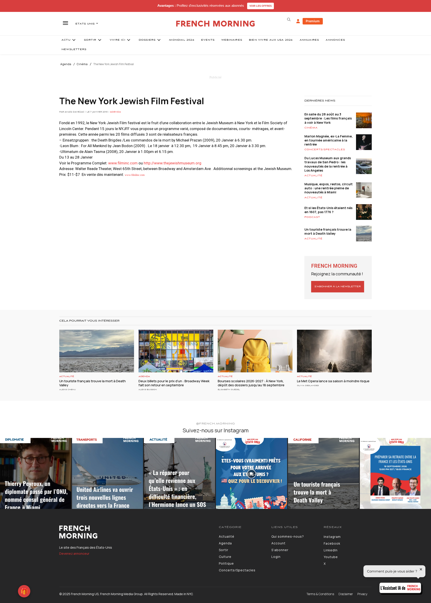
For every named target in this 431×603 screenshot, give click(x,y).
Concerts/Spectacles (324, 149)
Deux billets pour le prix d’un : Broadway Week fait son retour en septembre (174, 383)
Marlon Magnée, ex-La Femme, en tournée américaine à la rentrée (328, 140)
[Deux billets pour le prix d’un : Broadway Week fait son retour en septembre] (176, 351)
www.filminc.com (123, 163)
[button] (288, 19)
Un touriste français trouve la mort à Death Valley (327, 231)
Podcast (312, 217)
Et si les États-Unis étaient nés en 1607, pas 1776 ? (328, 210)
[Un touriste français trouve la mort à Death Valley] (96, 351)
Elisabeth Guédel (229, 390)
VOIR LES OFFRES (260, 5)
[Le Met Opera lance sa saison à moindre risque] (334, 351)
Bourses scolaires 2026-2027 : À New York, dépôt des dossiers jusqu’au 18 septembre (251, 383)
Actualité (313, 175)
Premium (313, 21)
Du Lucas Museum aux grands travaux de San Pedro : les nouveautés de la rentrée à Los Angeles (327, 164)
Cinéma (82, 64)
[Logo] (135, 532)
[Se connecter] (298, 21)
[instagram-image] (35, 473)
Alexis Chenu (67, 390)
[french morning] (215, 24)
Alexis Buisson (148, 390)
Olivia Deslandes (308, 385)
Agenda (65, 64)
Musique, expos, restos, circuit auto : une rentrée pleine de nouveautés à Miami (328, 188)
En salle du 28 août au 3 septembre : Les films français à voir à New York (328, 118)
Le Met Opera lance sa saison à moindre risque (333, 381)
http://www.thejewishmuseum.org (172, 163)
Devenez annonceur (74, 553)
